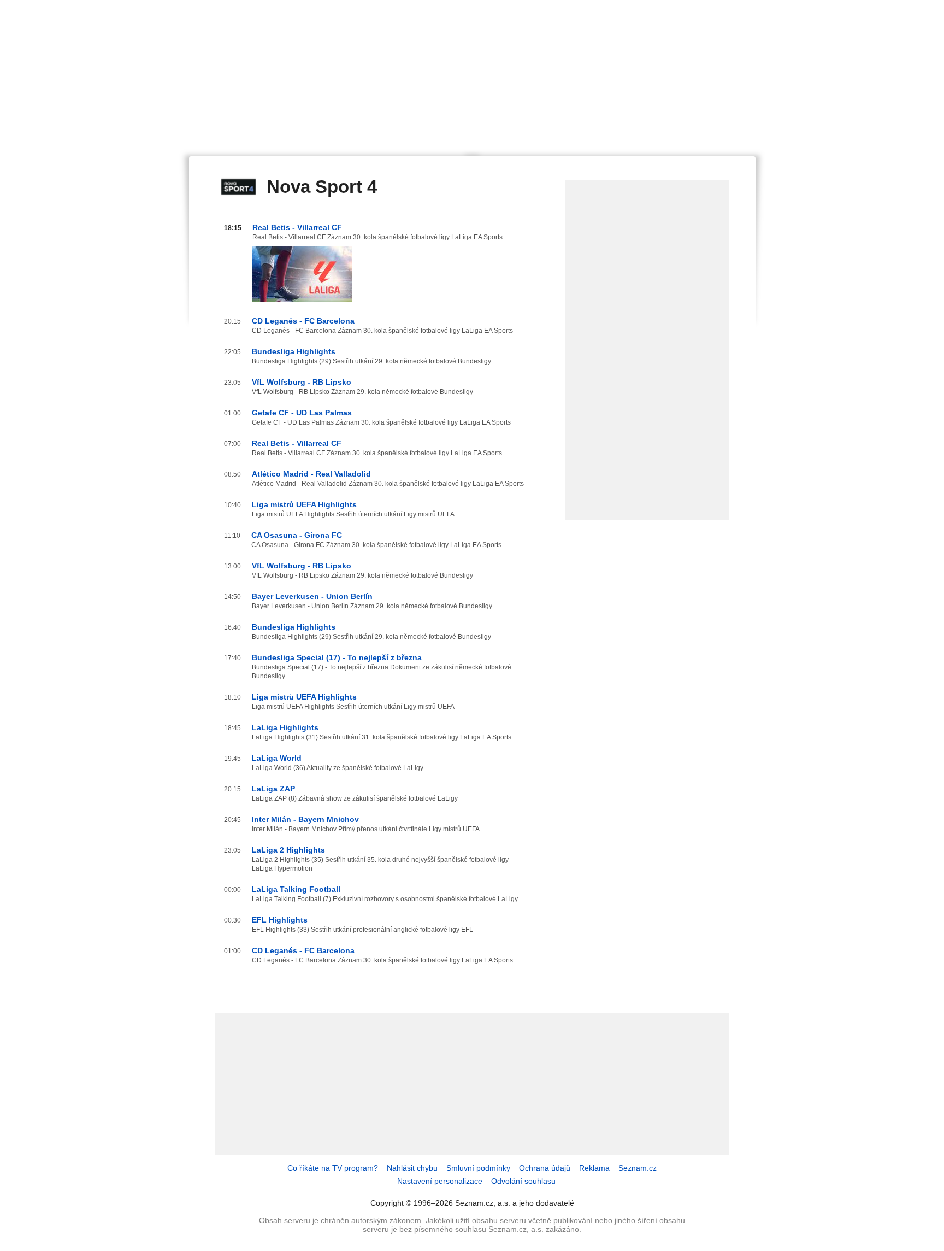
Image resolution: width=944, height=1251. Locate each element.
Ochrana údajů (544, 1168)
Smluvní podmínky (478, 1168)
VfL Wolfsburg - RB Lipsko (301, 382)
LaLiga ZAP (273, 788)
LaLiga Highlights (285, 727)
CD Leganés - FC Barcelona (303, 320)
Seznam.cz (637, 1168)
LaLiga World (277, 758)
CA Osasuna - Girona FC (296, 535)
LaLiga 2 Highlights (288, 849)
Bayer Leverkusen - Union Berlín (312, 596)
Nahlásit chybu (412, 1168)
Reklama (594, 1168)
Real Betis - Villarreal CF (297, 227)
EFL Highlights (280, 919)
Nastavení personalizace (439, 1181)
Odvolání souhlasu (523, 1181)
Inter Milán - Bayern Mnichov (305, 819)
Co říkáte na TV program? (332, 1168)
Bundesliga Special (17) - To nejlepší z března (337, 657)
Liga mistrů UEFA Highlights (304, 504)
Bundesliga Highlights (293, 351)
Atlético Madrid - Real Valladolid (311, 473)
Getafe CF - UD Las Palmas (302, 412)
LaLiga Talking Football (296, 889)
